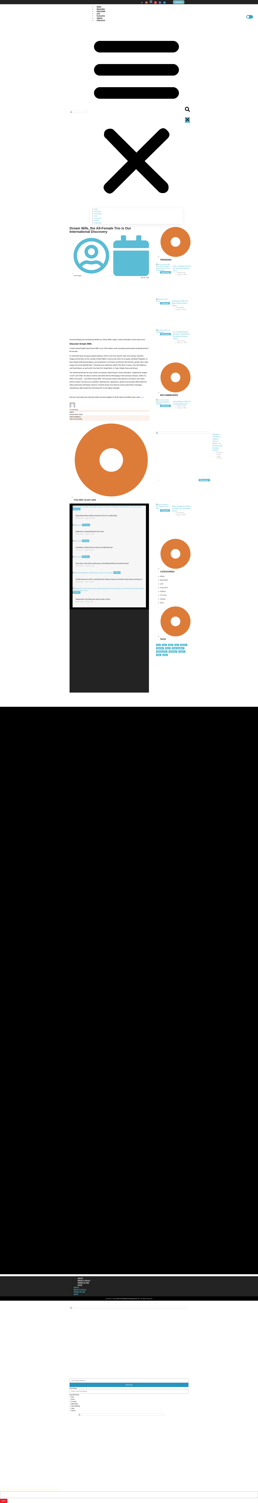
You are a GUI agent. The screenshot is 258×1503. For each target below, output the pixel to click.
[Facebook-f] (160, 2)
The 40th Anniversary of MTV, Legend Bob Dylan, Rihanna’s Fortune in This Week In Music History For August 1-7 (109, 579)
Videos (99, 18)
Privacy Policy (84, 1280)
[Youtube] (146, 2)
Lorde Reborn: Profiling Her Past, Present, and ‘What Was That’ (94, 547)
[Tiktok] (141, 2)
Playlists (101, 16)
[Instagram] (155, 2)
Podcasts (101, 20)
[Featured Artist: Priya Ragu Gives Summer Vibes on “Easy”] (109, 590)
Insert (4, 1501)
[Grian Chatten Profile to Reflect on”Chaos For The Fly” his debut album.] (107, 506)
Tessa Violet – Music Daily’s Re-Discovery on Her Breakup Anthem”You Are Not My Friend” (102, 563)
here (141, 397)
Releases (101, 9)
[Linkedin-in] (164, 2)
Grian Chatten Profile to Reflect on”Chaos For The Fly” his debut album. (96, 515)
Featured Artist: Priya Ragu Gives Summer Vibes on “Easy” (93, 599)
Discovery (101, 11)
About (80, 1278)
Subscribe (129, 1385)
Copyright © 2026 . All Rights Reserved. (129, 1298)
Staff (80, 1285)
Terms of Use (83, 1283)
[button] (136, 115)
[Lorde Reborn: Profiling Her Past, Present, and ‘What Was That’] (77, 541)
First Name (73, 1388)
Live (98, 13)
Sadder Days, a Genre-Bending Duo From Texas (90, 531)
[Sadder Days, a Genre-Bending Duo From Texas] (77, 525)
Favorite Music (74, 1394)
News (99, 7)
